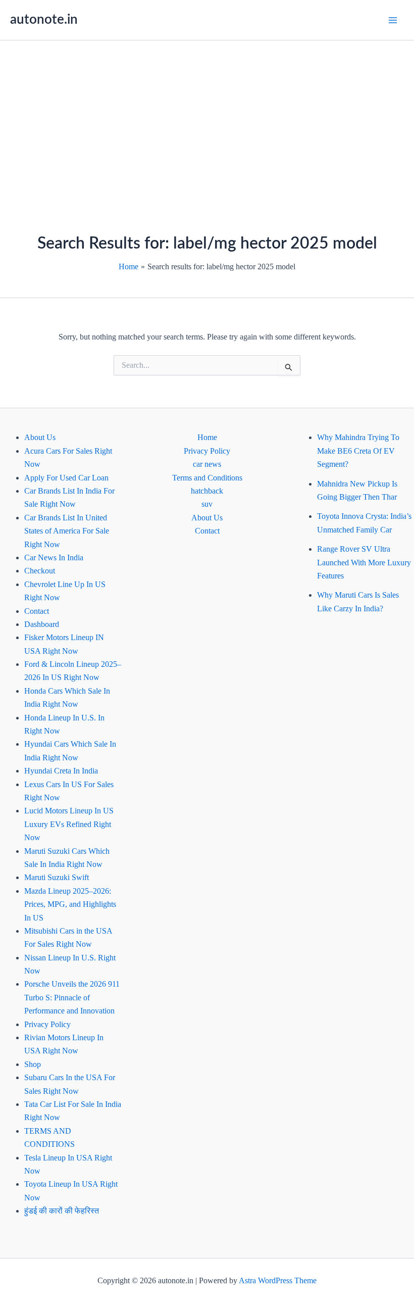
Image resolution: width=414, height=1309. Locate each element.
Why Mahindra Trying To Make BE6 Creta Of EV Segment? (358, 450)
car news (207, 464)
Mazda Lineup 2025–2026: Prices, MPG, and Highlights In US (70, 904)
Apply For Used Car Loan (66, 477)
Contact (36, 611)
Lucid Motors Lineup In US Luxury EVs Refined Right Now (69, 824)
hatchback (207, 491)
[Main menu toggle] (393, 20)
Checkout (39, 570)
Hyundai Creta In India (61, 770)
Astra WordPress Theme (278, 1280)
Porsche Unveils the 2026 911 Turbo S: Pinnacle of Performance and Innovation (72, 997)
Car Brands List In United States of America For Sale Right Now (66, 531)
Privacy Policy (47, 1024)
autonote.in (44, 19)
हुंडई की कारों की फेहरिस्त (61, 1210)
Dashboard (41, 624)
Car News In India (53, 557)
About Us (40, 437)
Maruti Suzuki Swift (56, 877)
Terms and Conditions (207, 477)
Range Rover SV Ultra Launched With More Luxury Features (364, 562)
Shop (32, 1064)
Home (207, 437)
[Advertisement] (207, 116)
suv (207, 504)
